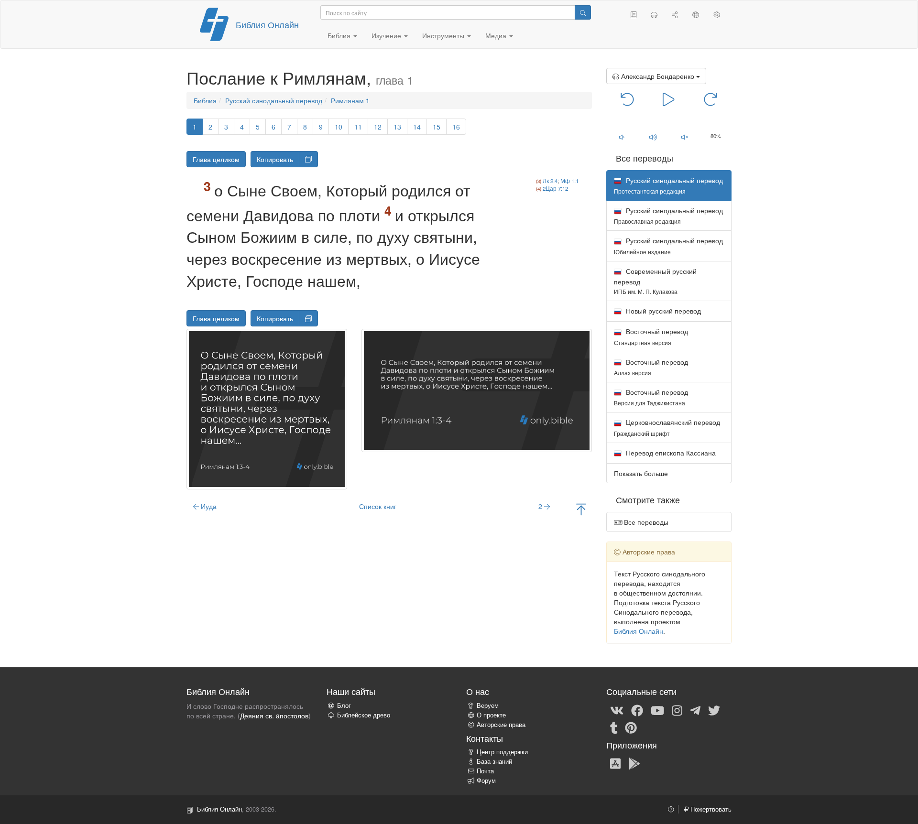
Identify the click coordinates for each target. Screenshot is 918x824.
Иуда (208, 506)
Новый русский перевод (662, 310)
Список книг (377, 506)
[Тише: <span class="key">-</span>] (622, 136)
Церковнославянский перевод (667, 427)
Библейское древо (363, 715)
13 (397, 126)
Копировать (275, 159)
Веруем (488, 705)
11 (358, 126)
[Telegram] (695, 709)
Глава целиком (216, 159)
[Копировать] (308, 159)
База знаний (494, 761)
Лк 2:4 (550, 180)
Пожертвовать (710, 809)
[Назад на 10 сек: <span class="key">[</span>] (627, 98)
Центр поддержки (502, 752)
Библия (205, 100)
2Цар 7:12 (555, 188)
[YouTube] (657, 709)
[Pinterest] (631, 727)
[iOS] (615, 762)
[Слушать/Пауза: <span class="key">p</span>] (668, 98)
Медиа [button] (496, 35)
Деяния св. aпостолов (274, 715)
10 (338, 126)
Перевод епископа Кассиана (670, 452)
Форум (486, 780)
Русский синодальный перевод (273, 100)
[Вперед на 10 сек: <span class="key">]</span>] (710, 98)
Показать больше (641, 473)
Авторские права (501, 724)
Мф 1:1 (569, 180)
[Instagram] (677, 709)
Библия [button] (340, 35)
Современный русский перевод (655, 280)
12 (378, 126)
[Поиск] (583, 12)
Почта (485, 771)
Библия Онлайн (267, 24)
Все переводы (645, 522)
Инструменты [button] (444, 35)
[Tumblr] (614, 727)
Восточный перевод (651, 336)
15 (436, 126)
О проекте (491, 715)
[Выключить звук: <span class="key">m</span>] (684, 136)
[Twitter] (714, 709)
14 (417, 126)
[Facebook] (637, 709)
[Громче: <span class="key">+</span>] (653, 136)
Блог (344, 705)
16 (456, 126)
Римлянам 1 (350, 100)
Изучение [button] (387, 35)
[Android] (634, 762)
